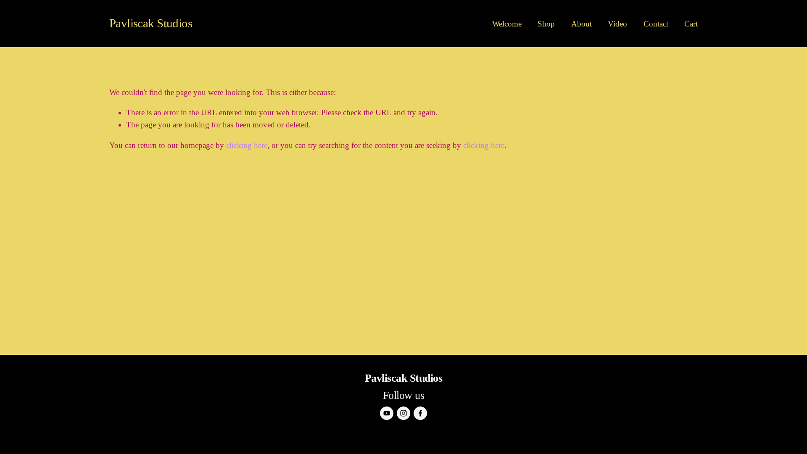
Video (617, 23)
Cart (691, 23)
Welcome (507, 23)
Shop (546, 23)
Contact (655, 23)
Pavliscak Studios (150, 23)
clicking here (246, 145)
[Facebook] (420, 413)
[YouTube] (386, 413)
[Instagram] (403, 413)
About (581, 23)
